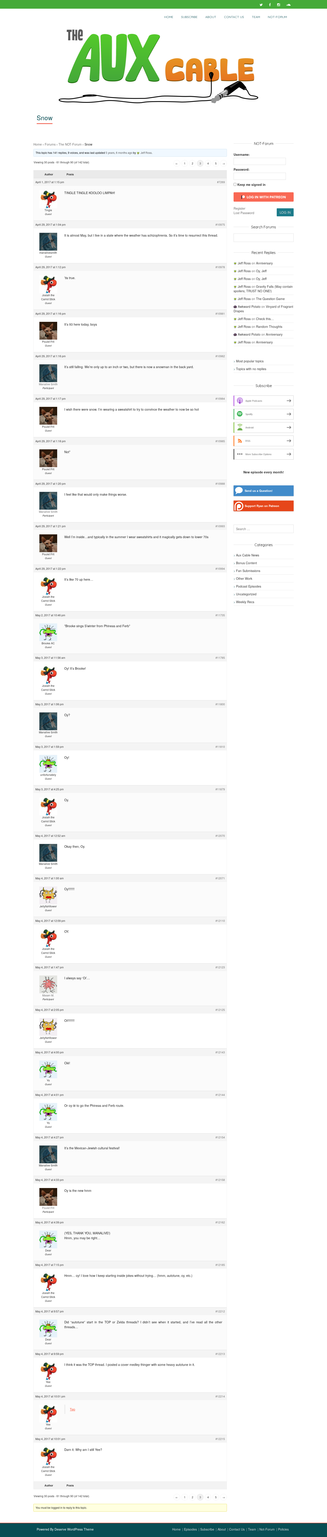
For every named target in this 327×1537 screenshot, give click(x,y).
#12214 (220, 1396)
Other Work (244, 578)
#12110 (220, 921)
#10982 (220, 356)
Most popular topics (250, 361)
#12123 (220, 967)
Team (256, 17)
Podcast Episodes (248, 586)
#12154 (220, 1137)
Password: (242, 169)
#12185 (220, 1265)
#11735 (220, 615)
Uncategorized (246, 594)
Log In (285, 212)
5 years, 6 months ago (119, 152)
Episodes (190, 1529)
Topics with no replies (251, 369)
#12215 (220, 1439)
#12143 (220, 1052)
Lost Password (244, 213)
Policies (283, 1529)
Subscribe (189, 17)
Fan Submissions (248, 570)
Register (239, 208)
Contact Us (234, 17)
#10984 (220, 398)
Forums (50, 144)
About (210, 17)
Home (168, 17)
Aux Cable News (247, 555)
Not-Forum (267, 1529)
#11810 (220, 746)
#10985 (220, 441)
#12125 (220, 1010)
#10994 (220, 568)
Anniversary (264, 263)
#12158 (220, 1180)
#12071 (220, 878)
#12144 (220, 1095)
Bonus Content (246, 563)
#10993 (220, 526)
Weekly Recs (245, 602)
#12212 (220, 1311)
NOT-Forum (277, 17)
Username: (242, 154)
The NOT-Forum (70, 144)
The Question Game (270, 298)
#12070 (220, 835)
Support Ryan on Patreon (262, 506)
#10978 (220, 267)
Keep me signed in (251, 184)
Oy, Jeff (261, 271)
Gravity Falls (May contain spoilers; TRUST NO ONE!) (263, 288)
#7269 (221, 182)
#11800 (220, 704)
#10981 (220, 313)
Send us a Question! (258, 491)
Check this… (265, 318)
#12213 (220, 1354)
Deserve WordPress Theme (74, 1529)
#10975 (220, 224)
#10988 (220, 483)
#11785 (220, 657)
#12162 (220, 1222)
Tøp (72, 1409)
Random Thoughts (269, 326)
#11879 (220, 789)
